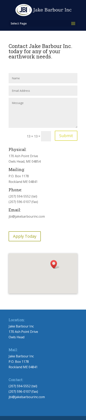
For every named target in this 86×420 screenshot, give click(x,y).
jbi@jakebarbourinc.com (27, 397)
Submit (66, 135)
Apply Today (24, 236)
